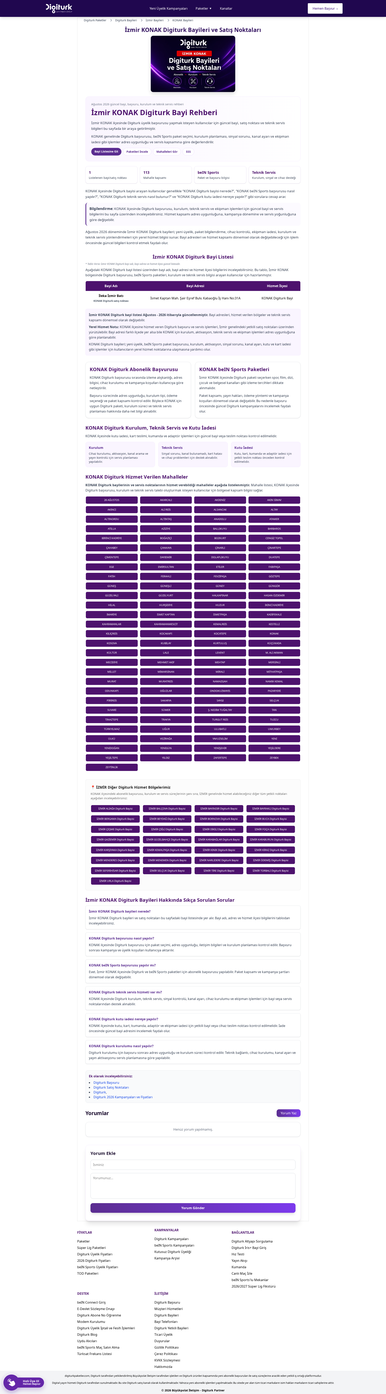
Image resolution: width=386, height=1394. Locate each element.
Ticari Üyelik (163, 1334)
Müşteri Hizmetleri (168, 1309)
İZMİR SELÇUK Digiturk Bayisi (167, 870)
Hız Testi (238, 1254)
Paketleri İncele (137, 152)
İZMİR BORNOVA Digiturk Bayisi (219, 819)
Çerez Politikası (166, 1354)
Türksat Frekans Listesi (94, 1354)
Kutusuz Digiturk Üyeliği (172, 1252)
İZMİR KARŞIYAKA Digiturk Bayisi (115, 850)
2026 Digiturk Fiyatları (93, 1260)
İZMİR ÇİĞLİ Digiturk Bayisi (167, 829)
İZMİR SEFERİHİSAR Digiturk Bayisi (115, 870)
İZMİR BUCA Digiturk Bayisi (271, 819)
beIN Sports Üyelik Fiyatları (97, 1267)
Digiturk (99, 1092)
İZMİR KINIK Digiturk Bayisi (219, 850)
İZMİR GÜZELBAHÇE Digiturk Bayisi (167, 839)
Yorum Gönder (193, 1208)
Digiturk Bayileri (166, 1315)
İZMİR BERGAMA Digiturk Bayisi (115, 819)
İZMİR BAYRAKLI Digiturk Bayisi (270, 808)
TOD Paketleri (87, 1273)
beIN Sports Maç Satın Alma (98, 1347)
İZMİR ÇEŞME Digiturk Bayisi (115, 829)
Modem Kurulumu (91, 1321)
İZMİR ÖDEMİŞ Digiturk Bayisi (270, 860)
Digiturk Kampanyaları (171, 1239)
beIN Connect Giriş (91, 1302)
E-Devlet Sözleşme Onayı (96, 1309)
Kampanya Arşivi (167, 1258)
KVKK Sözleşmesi (167, 1360)
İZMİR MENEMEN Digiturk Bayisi (167, 860)
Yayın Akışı (239, 1260)
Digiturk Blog (87, 1334)
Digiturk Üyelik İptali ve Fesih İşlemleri (106, 1328)
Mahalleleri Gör (167, 152)
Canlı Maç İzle (242, 1273)
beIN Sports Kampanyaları (174, 1245)
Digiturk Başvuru (106, 1082)
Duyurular (162, 1341)
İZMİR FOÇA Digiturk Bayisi (271, 829)
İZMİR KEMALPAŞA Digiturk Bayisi (167, 850)
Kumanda (239, 1267)
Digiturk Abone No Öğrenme (99, 1315)
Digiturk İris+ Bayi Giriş (249, 1248)
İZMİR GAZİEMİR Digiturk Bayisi (115, 839)
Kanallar (226, 8)
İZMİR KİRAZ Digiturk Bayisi (271, 850)
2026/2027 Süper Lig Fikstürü (254, 1286)
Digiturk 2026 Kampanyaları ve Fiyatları (123, 1097)
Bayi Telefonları (166, 1321)
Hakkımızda (163, 1366)
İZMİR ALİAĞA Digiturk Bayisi (115, 808)
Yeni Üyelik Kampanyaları (169, 8)
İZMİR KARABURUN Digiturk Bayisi (270, 839)
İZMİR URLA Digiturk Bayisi (115, 881)
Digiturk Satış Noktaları (111, 1087)
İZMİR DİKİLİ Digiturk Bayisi (219, 829)
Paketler (204, 8)
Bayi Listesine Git (106, 151)
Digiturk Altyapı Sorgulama (252, 1241)
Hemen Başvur (325, 8)
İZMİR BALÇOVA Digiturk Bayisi (167, 808)
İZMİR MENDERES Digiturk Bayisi (115, 860)
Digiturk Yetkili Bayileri (171, 1328)
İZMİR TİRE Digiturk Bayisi (219, 870)
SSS (188, 152)
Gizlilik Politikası (166, 1347)
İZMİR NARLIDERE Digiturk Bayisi (218, 860)
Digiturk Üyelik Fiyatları (94, 1254)
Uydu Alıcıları (87, 1341)
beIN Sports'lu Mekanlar (250, 1280)
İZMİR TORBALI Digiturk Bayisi (270, 870)
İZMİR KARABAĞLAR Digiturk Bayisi (219, 839)
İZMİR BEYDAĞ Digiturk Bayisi (167, 819)
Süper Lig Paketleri (91, 1248)
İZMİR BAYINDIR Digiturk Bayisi (218, 808)
